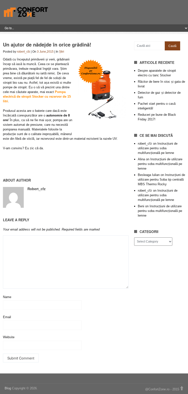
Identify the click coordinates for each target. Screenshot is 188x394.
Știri (61, 51)
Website (8, 337)
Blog (8, 388)
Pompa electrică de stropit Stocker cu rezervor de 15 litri (37, 96)
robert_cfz (23, 51)
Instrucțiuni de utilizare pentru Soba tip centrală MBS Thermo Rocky (161, 179)
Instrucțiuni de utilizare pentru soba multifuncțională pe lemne (157, 148)
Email (7, 317)
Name (7, 297)
